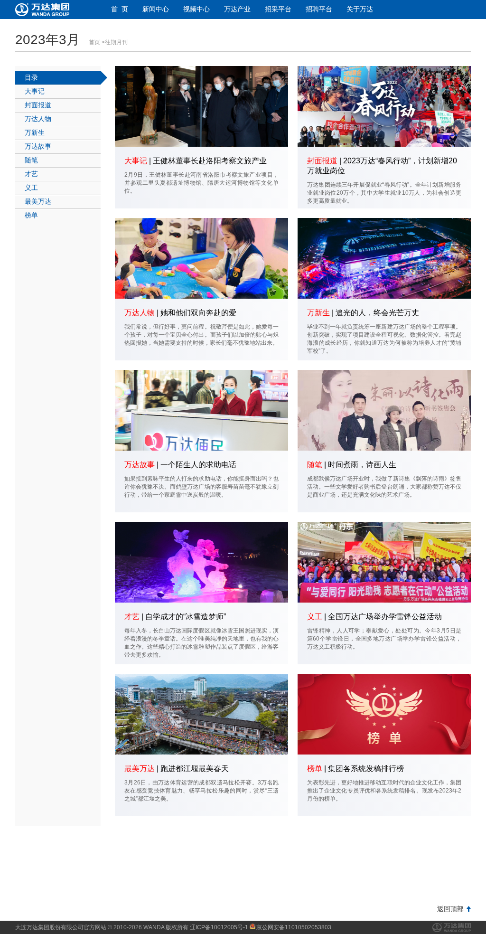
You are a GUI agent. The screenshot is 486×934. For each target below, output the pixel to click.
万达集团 (451, 927)
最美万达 (38, 201)
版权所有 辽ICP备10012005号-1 (207, 927)
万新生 (35, 132)
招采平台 (278, 9)
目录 (31, 77)
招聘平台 (319, 9)
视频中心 (196, 9)
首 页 (119, 9)
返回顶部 (450, 909)
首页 (94, 42)
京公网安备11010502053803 (293, 927)
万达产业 (237, 9)
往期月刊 (116, 42)
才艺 (31, 174)
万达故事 (38, 146)
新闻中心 (155, 9)
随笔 (31, 160)
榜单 (31, 215)
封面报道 (38, 105)
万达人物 (38, 119)
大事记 (35, 91)
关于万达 (359, 9)
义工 (31, 187)
